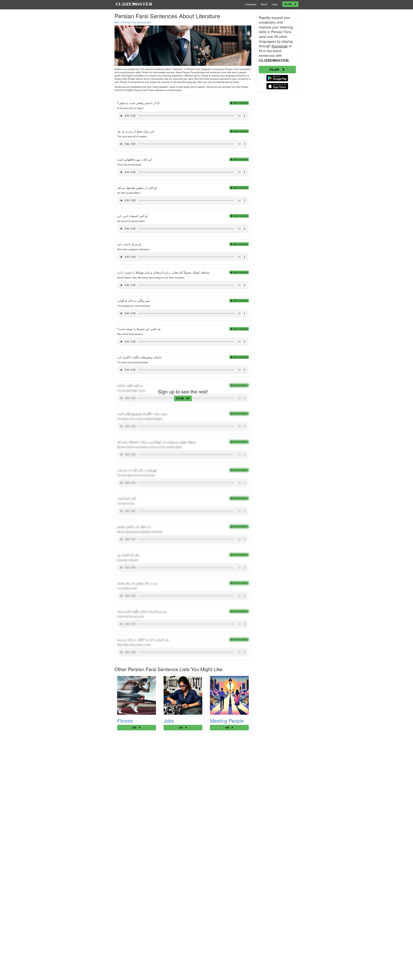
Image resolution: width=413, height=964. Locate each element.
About (264, 4)
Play (289, 4)
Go (135, 727)
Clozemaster (134, 4)
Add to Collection (240, 102)
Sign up (183, 398)
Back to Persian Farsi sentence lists (133, 22)
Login (274, 4)
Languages (250, 4)
